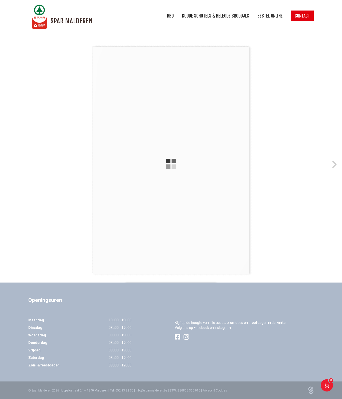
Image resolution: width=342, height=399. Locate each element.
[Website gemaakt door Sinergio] (311, 390)
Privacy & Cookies (215, 390)
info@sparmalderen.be (151, 390)
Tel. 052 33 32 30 (121, 390)
